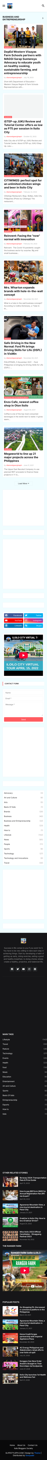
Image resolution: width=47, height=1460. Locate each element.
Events (25, 1058)
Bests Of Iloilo (23, 807)
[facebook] (12, 969)
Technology (23, 853)
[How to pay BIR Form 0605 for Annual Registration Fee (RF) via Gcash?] (10, 1195)
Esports (25, 1105)
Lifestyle (23, 835)
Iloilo (25, 1114)
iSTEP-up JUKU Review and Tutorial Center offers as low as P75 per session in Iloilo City (23, 127)
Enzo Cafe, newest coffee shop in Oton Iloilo (21, 403)
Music (25, 1072)
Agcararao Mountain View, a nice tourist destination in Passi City (32, 1207)
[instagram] (29, 969)
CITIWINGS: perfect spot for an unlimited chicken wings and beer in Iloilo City (23, 184)
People (23, 844)
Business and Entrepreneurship (23, 821)
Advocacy (23, 793)
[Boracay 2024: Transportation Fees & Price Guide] (10, 1182)
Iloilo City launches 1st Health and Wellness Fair (33, 1376)
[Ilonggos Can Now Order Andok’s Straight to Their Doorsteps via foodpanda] (10, 1365)
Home (12, 1445)
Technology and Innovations (23, 858)
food (25, 1067)
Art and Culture (23, 797)
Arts (23, 802)
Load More (22, 483)
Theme (37, 1453)
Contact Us (32, 1445)
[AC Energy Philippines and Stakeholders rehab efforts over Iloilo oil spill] (10, 1351)
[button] (3, 6)
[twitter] (18, 969)
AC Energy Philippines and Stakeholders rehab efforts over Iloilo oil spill (32, 1349)
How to (23, 830)
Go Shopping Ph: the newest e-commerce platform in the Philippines (32, 1309)
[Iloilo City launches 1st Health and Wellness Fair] (10, 1379)
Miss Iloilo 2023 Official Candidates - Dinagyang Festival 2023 (30, 1234)
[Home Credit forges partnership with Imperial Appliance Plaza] (10, 1338)
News (23, 839)
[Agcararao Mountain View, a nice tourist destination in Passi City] (10, 1209)
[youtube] (23, 969)
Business (23, 816)
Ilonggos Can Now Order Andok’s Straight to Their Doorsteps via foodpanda (31, 1363)
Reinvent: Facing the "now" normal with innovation (22, 237)
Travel (23, 863)
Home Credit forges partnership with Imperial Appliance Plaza (31, 1336)
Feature (25, 1049)
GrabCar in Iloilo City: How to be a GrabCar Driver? (32, 1219)
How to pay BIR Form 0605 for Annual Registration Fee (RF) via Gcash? (33, 1193)
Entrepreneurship (25, 1100)
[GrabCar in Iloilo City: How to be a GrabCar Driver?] (10, 1222)
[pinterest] (35, 969)
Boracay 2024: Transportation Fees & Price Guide (33, 1179)
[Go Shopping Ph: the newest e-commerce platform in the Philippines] (10, 1311)
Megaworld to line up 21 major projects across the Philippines (21, 457)
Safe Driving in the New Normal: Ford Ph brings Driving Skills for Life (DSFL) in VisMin (23, 348)
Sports (23, 849)
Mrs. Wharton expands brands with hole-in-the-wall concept (23, 291)
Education (25, 1077)
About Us (21, 1445)
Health (23, 825)
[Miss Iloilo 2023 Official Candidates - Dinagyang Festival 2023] (10, 1236)
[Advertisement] (23, 507)
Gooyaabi (30, 1455)
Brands (23, 811)
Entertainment (25, 1081)
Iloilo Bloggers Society (23, 1448)
